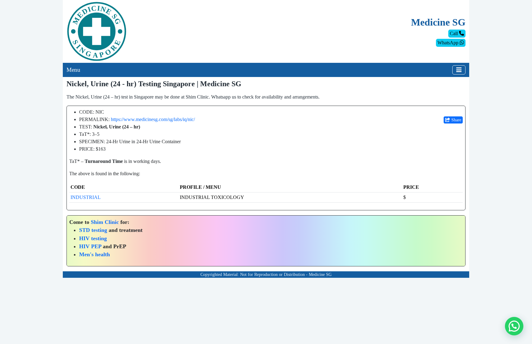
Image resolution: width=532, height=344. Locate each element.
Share (455, 120)
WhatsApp (448, 42)
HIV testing (93, 238)
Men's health (94, 254)
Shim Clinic (105, 222)
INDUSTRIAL (86, 197)
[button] (514, 326)
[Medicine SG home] (96, 31)
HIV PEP (90, 246)
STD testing (93, 230)
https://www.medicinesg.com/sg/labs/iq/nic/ (153, 119)
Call (454, 33)
